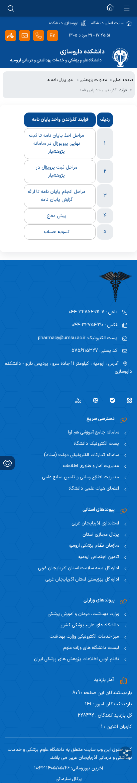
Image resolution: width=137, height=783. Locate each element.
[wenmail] (25, 36)
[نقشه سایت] (10, 36)
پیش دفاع (57, 215)
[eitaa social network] (127, 400)
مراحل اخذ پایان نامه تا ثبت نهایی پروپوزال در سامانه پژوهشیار (56, 143)
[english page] (53, 36)
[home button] (110, 8)
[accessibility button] (7, 463)
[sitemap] (75, 400)
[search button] (11, 8)
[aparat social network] (93, 400)
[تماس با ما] (39, 36)
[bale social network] (110, 400)
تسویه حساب (56, 231)
